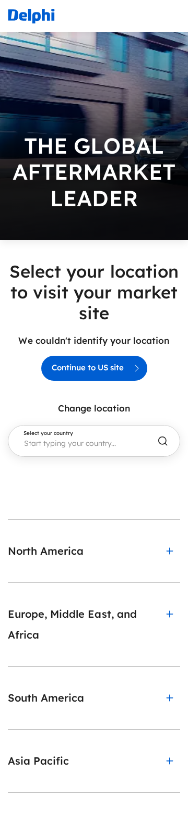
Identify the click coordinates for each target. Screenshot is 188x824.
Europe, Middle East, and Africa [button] (72, 624)
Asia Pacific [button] (38, 760)
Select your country (48, 433)
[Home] (31, 16)
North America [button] (46, 550)
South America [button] (46, 697)
